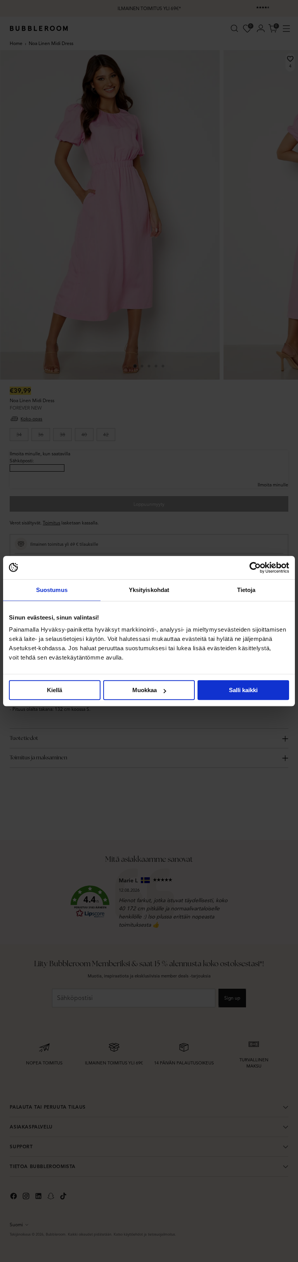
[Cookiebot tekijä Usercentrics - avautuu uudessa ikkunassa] (255, 567)
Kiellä (54, 690)
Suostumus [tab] (52, 590)
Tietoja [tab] (246, 590)
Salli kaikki (243, 690)
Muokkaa (144, 690)
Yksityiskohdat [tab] (149, 590)
